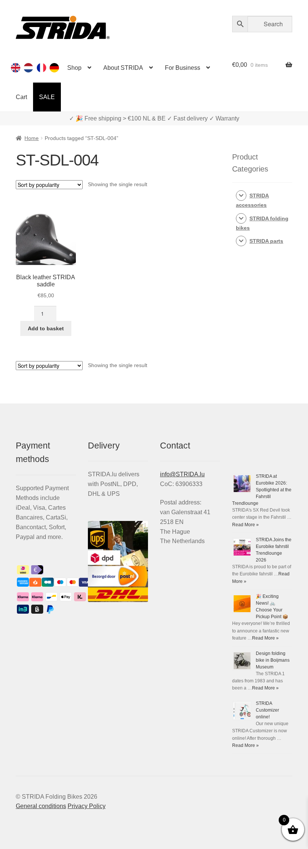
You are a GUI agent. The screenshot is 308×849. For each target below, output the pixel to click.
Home (31, 138)
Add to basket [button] (46, 328)
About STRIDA (123, 68)
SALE (47, 97)
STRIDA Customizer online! (267, 710)
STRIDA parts (266, 241)
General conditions (41, 806)
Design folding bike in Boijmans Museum (273, 660)
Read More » (245, 524)
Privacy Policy (87, 806)
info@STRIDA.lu (182, 474)
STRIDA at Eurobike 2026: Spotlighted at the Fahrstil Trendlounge (261, 490)
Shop (74, 68)
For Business (182, 68)
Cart (21, 97)
